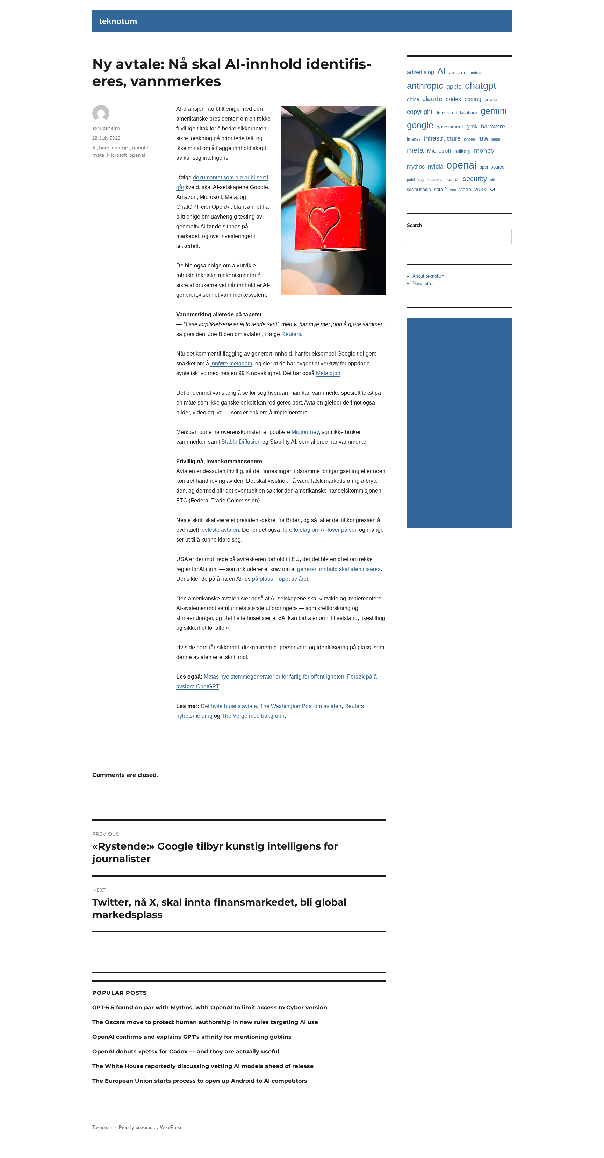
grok (472, 126)
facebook (468, 112)
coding (473, 99)
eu (454, 112)
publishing (415, 180)
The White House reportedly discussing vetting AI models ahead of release (203, 1066)
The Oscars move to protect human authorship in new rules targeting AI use (205, 1022)
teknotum (118, 21)
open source (492, 167)
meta (98, 155)
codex (453, 99)
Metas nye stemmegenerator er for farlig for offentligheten (274, 677)
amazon (458, 72)
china (413, 99)
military (462, 151)
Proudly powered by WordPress (150, 1127)
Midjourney (305, 432)
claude (432, 98)
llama (495, 139)
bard (104, 147)
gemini (494, 111)
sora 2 (440, 189)
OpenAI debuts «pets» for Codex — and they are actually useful (185, 1051)
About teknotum (428, 276)
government (450, 126)
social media (419, 189)
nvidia (435, 166)
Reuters (291, 334)
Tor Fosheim (106, 128)
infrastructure (442, 138)
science (435, 179)
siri (492, 180)
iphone (469, 139)
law (483, 138)
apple (454, 86)
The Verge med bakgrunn (253, 716)
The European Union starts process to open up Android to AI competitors (199, 1081)
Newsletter (423, 283)
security (475, 179)
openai (137, 155)
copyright (419, 111)
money (484, 150)
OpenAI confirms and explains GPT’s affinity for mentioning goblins (192, 1037)
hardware (493, 126)
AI (94, 147)
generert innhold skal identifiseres (339, 569)
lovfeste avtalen (219, 530)
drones (442, 112)
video (465, 189)
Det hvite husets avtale (229, 706)
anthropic (425, 86)
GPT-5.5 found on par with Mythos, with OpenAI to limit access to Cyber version (209, 1007)
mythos (416, 166)
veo (453, 189)
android (476, 73)
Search (414, 225)
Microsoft (117, 155)
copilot (491, 99)
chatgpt (121, 147)
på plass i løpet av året (280, 579)
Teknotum (102, 1127)
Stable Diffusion (241, 442)
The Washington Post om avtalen (300, 706)
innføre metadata (231, 363)
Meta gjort (328, 373)
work (480, 189)
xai (493, 189)
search (453, 179)
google (140, 147)
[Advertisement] (460, 424)
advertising (420, 72)
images (414, 139)
